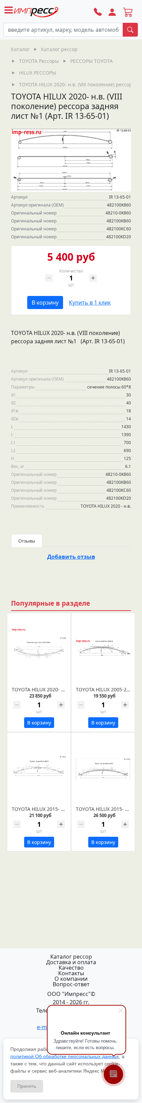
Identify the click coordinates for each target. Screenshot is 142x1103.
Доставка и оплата (71, 962)
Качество (71, 967)
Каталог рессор (71, 956)
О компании (71, 978)
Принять (26, 1086)
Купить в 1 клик (90, 302)
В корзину (45, 302)
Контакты (71, 973)
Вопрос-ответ (71, 984)
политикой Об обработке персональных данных (64, 1056)
